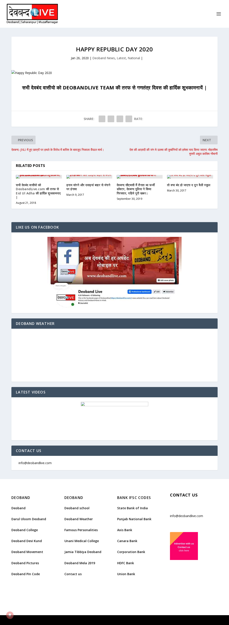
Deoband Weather (78, 519)
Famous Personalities (81, 530)
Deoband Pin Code (25, 574)
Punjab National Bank (134, 519)
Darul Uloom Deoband (28, 519)
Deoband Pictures (25, 563)
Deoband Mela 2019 (79, 563)
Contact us (73, 574)
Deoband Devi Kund (26, 541)
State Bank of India (132, 508)
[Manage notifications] (9, 615)
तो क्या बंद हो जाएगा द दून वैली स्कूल (188, 185)
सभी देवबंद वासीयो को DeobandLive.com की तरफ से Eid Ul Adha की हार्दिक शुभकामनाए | (38, 191)
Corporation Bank (131, 552)
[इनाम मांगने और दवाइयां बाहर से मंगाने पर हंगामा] (89, 177)
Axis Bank (124, 530)
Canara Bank (127, 541)
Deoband (18, 508)
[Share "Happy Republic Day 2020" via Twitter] (110, 118)
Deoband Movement (27, 552)
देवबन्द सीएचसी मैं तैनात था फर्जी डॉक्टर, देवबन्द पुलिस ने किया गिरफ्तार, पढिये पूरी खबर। (136, 189)
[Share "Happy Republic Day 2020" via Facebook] (102, 118)
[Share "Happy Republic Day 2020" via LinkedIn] (119, 118)
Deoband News (103, 58)
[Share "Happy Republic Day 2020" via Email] (128, 118)
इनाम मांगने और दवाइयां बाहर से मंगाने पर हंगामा (88, 187)
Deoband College (24, 530)
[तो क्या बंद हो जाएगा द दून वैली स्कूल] (190, 177)
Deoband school (76, 508)
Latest (121, 58)
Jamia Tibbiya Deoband (82, 552)
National (134, 58)
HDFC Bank (125, 563)
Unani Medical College (81, 541)
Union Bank (126, 574)
